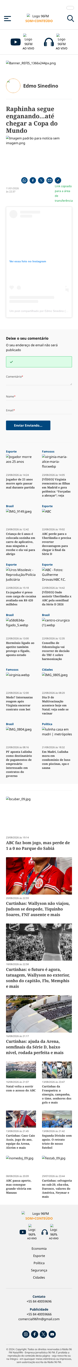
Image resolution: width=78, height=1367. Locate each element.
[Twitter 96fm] (43, 1334)
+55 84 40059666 (39, 1314)
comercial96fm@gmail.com (39, 1319)
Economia (39, 1248)
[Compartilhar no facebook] (33, 180)
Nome (10, 396)
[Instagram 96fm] (25, 1334)
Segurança (39, 1270)
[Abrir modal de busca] (70, 18)
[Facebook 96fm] (34, 1334)
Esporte (39, 1256)
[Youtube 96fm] (52, 1334)
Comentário (14, 376)
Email (9, 410)
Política (39, 1263)
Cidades (39, 1277)
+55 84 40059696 (39, 1301)
